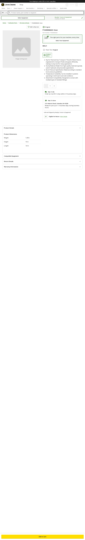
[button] (22, 18)
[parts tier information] (43, 49)
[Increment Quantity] (54, 86)
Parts (8, 8)
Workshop (40, 8)
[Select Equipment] (46, 37)
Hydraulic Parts (12, 23)
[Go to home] (8, 4)
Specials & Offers (51, 8)
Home (4, 23)
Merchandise (30, 8)
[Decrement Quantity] (46, 86)
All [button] (2, 12)
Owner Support (18, 8)
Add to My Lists (34, 27)
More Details (63, 116)
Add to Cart (42, 537)
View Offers (53, 1)
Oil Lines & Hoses (24, 23)
